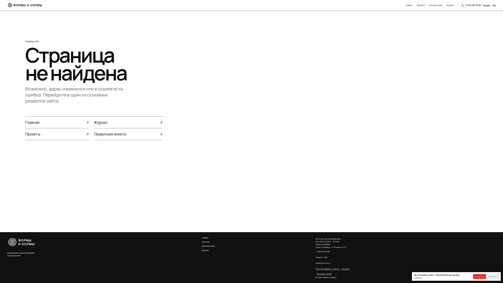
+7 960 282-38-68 (323, 251)
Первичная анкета (128, 134)
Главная (57, 122)
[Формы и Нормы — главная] (206, 5)
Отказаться (492, 276)
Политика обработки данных (328, 269)
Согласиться (479, 276)
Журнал (450, 5)
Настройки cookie (324, 274)
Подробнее (418, 278)
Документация (435, 5)
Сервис (409, 5)
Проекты (421, 5)
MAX (494, 5)
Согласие (345, 269)
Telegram (486, 5)
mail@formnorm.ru (323, 263)
